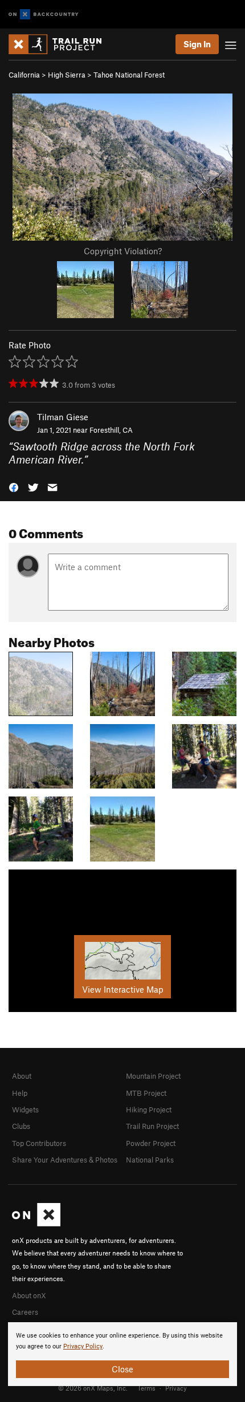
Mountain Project (153, 1075)
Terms (146, 1388)
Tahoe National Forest (129, 74)
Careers (25, 1311)
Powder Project (150, 1143)
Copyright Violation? (123, 251)
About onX (29, 1295)
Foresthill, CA (111, 429)
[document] (122, 1354)
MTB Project (146, 1093)
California (24, 74)
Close (122, 1369)
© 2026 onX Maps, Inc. (93, 1388)
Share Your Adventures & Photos (64, 1159)
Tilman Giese (62, 417)
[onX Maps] (36, 1223)
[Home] (61, 44)
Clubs (21, 1126)
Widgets (25, 1109)
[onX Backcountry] (43, 14)
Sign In (197, 44)
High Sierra (66, 74)
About (21, 1075)
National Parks (150, 1159)
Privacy (176, 1388)
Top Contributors (39, 1143)
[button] (14, 486)
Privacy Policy (83, 1346)
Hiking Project (149, 1109)
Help (19, 1093)
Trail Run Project (152, 1126)
